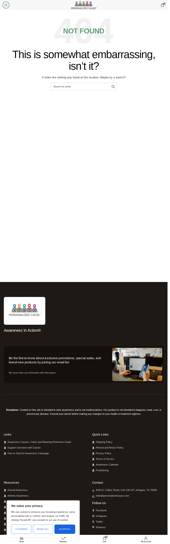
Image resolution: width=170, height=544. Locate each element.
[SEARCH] (113, 86)
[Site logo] (83, 4)
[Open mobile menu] (6, 5)
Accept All (65, 529)
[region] (43, 518)
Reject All (43, 529)
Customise (21, 529)
